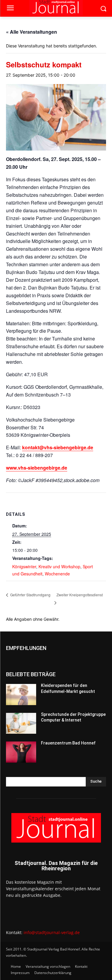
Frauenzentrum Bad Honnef (68, 743)
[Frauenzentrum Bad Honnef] (21, 751)
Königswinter (24, 566)
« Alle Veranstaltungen (31, 31)
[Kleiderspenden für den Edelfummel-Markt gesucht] (21, 694)
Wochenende (57, 574)
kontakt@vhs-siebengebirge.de (57, 447)
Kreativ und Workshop (59, 566)
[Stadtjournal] (56, 828)
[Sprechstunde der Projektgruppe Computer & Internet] (21, 723)
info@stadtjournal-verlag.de (52, 932)
